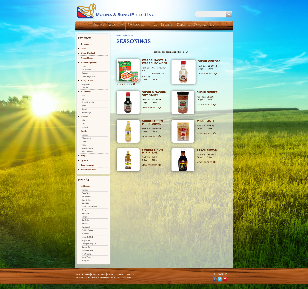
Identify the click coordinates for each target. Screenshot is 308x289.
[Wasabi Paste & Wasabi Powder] (128, 81)
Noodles (84, 116)
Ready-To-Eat (87, 80)
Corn (84, 66)
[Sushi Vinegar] (183, 83)
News (152, 24)
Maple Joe (86, 240)
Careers (183, 24)
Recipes (167, 24)
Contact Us (204, 24)
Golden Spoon (87, 230)
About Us (115, 24)
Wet (83, 120)
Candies (85, 135)
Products (135, 24)
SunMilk (85, 203)
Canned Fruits (87, 58)
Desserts (85, 88)
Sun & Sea (86, 200)
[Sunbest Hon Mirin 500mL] (128, 141)
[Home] (116, 10)
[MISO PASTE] (182, 141)
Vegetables (86, 84)
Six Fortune (86, 197)
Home (99, 24)
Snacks (84, 131)
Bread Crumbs (88, 102)
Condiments (128, 35)
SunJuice (85, 220)
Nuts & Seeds (87, 148)
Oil (83, 99)
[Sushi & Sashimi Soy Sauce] (128, 113)
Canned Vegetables (89, 62)
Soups (83, 156)
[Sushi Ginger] (182, 113)
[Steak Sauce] (182, 170)
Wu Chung (86, 254)
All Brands (85, 186)
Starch (84, 109)
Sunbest (85, 190)
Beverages (85, 44)
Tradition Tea (87, 250)
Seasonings (86, 112)
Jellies (83, 48)
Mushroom (86, 70)
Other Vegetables (89, 76)
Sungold (85, 217)
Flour (84, 106)
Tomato (85, 73)
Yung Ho (85, 260)
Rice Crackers (87, 152)
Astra (84, 210)
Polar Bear (86, 193)
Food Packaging (87, 165)
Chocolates (86, 138)
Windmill (85, 234)
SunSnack (86, 227)
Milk (84, 95)
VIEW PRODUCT (124, 84)
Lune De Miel (87, 237)
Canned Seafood (88, 53)
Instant (85, 127)
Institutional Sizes (88, 170)
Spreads (84, 160)
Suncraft (85, 213)
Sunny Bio (86, 247)
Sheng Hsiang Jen (89, 244)
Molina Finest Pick (89, 207)
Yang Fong (86, 257)
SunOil (84, 223)
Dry (83, 124)
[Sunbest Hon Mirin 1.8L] (128, 170)
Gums (84, 141)
